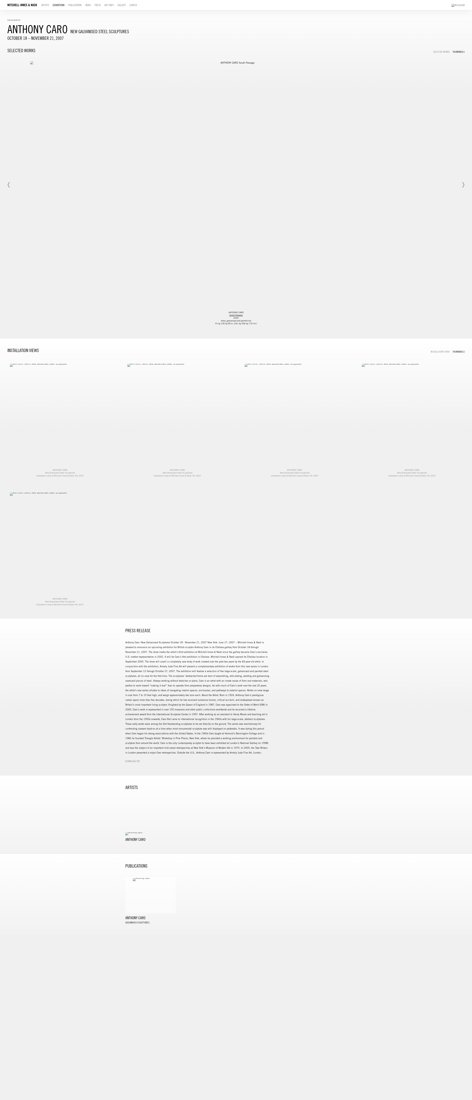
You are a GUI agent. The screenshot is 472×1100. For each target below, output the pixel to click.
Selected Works (441, 52)
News (88, 5)
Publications (75, 5)
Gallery (121, 5)
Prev (8, 185)
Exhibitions (59, 5)
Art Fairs (109, 5)
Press (98, 5)
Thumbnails (459, 52)
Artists (45, 5)
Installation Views (440, 352)
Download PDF (132, 761)
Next (463, 185)
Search (133, 5)
